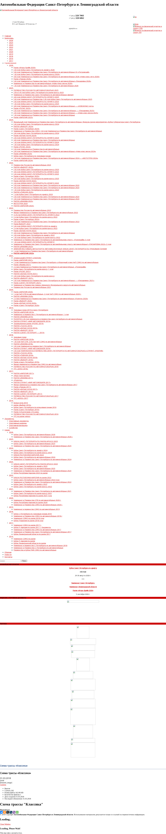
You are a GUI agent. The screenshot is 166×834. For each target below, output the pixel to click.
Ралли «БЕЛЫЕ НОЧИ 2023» (25, 181)
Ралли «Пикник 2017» (22, 387)
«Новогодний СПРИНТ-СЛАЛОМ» (27, 258)
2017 (11, 61)
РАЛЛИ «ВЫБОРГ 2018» (23, 360)
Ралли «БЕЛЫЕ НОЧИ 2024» (25, 135)
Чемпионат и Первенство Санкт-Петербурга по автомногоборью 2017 (42, 532)
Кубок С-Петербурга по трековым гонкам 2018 (33, 514)
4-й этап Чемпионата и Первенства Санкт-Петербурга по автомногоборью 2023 (46, 187)
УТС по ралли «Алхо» (22, 416)
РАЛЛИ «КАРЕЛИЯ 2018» (24, 339)
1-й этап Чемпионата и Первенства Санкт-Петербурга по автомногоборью (44, 115)
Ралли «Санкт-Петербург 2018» (26, 362)
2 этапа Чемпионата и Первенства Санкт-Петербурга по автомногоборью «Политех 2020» (51, 298)
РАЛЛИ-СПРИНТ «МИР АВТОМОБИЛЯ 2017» (32, 382)
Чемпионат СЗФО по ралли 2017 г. (27, 525)
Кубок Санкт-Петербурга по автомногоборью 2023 (34, 468)
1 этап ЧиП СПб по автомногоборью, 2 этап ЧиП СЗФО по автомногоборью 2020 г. (47, 294)
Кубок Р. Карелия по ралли (24, 541)
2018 (11, 56)
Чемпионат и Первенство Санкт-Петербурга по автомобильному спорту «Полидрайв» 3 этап (52, 240)
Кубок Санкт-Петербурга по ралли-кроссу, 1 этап (33, 269)
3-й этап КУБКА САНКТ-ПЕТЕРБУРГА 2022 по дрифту (35, 226)
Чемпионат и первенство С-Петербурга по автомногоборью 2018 (40, 545)
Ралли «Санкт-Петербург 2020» (26, 305)
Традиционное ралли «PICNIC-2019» (29, 323)
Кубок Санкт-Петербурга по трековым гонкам (32, 156)
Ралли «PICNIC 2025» (22, 108)
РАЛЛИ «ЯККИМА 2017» (23, 378)
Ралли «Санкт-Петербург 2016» (26, 409)
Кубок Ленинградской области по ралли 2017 (32, 534)
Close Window (5, 824)
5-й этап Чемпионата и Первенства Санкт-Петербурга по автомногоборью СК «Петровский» (51, 72)
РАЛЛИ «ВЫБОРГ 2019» (23, 330)
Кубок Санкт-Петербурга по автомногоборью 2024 (34, 457)
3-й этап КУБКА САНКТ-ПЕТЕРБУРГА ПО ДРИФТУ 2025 (36, 101)
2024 (11, 45)
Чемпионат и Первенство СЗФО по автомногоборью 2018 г (38, 516)
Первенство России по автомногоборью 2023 (32, 165)
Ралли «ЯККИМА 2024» (23, 153)
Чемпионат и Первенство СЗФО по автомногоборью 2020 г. (38, 505)
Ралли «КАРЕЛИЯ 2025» (23, 117)
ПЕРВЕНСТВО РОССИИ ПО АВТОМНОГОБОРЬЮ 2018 (36, 366)
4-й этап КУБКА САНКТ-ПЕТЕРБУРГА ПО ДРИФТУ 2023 (36, 172)
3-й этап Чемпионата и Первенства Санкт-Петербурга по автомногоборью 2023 (46, 196)
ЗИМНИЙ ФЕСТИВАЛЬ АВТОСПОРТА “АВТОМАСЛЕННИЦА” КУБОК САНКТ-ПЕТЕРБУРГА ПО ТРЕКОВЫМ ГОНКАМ (60, 249)
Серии (7, 430)
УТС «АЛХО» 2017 (21, 398)
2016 (11, 58)
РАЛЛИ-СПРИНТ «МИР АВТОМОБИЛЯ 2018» (32, 348)
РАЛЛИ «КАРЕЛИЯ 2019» (24, 312)
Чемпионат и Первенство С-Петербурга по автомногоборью (38, 548)
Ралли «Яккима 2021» (22, 264)
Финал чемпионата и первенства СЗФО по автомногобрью (37, 364)
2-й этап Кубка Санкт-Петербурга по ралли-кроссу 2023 (36, 178)
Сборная (8, 552)
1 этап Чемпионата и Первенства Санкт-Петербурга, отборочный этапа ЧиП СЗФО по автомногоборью (56, 262)
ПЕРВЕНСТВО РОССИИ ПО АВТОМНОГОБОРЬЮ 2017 (36, 396)
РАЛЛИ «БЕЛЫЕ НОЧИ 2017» (26, 389)
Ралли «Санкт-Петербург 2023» (26, 176)
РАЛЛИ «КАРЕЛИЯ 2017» (24, 373)
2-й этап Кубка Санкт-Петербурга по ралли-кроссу (34, 276)
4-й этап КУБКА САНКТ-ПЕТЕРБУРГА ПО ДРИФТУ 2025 (36, 97)
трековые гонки (20, 337)
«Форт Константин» (22, 375)
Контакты (8, 557)
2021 (11, 49)
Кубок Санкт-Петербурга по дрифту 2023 (30, 466)
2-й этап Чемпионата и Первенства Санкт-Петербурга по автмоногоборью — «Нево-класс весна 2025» (56, 113)
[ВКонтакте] (1, 812)
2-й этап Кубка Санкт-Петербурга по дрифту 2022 (34, 235)
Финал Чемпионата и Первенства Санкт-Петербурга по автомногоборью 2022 (46, 212)
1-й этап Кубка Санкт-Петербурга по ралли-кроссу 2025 (36, 104)
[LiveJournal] (10, 812)
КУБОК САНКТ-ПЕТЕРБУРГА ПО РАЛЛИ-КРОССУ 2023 (36, 464)
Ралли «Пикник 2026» (22, 79)
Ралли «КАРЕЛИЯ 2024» (23, 160)
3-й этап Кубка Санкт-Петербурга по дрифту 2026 (34, 70)
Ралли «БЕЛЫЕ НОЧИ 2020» (25, 303)
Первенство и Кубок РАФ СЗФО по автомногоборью (35, 550)
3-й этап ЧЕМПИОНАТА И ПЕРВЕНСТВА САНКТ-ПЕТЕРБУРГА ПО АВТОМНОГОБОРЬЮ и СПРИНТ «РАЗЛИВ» (58, 351)
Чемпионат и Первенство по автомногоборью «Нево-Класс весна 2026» (43, 83)
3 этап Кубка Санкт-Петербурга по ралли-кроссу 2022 (35, 217)
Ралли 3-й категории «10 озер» (26, 412)
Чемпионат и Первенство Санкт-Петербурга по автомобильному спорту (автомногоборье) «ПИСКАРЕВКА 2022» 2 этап (62, 244)
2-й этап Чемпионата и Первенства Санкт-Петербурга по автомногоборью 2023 (46, 199)
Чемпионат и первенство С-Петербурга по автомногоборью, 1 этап (41, 314)
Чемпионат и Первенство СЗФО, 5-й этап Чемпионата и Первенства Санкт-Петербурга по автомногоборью (58, 131)
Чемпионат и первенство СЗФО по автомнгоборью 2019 (37, 509)
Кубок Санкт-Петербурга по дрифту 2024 (30, 450)
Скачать (3, 785)
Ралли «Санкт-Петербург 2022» (26, 219)
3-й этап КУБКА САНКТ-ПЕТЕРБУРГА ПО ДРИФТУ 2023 (36, 174)
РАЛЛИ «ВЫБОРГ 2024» (23, 126)
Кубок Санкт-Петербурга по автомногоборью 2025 (34, 443)
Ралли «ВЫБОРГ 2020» (23, 301)
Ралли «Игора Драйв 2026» (25, 67)
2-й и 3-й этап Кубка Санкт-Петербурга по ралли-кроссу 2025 (39, 92)
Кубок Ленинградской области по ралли (30, 543)
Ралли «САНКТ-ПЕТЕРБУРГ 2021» (27, 283)
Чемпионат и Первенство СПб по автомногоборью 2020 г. (37, 500)
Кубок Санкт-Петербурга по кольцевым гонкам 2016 (35, 407)
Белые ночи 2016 (21, 403)
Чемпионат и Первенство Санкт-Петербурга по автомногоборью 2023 (42, 471)
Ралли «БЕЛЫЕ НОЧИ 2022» (25, 230)
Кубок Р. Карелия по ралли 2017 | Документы (32, 527)
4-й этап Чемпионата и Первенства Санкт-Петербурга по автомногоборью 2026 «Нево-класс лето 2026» (57, 76)
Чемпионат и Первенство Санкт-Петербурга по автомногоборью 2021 (42, 491)
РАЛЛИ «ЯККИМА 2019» (23, 317)
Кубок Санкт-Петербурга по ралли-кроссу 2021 (33, 493)
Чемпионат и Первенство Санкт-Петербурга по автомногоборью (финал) (44, 95)
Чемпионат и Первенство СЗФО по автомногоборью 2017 (37, 529)
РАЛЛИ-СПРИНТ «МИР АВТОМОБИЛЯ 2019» (32, 321)
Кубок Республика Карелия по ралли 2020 (30, 502)
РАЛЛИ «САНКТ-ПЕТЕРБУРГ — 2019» (29, 332)
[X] (7, 812)
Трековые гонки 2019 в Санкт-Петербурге (31, 310)
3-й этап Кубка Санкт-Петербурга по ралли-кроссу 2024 (36, 124)
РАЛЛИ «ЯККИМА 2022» (23, 246)
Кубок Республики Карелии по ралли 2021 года (33, 495)
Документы (9, 418)
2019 (11, 54)
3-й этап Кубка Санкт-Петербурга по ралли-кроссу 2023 (36, 169)
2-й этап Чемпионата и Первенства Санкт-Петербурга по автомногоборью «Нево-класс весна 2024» (55, 151)
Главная (8, 36)
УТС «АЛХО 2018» (21, 369)
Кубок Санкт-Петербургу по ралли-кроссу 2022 (33, 486)
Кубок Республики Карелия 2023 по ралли (31, 473)
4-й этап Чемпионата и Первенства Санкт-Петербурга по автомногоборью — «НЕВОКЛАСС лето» (54, 106)
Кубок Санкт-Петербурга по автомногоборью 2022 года (36, 480)
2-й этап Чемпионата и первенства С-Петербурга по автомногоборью (42, 346)
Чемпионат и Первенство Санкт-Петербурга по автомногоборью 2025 (42, 446)
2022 (11, 47)
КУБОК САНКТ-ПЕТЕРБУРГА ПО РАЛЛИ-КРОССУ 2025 (36, 441)
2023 (11, 162)
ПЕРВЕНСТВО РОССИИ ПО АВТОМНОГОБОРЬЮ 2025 (36, 90)
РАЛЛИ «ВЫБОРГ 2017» (23, 391)
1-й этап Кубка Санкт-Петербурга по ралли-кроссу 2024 (36, 144)
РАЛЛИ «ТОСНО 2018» (23, 353)
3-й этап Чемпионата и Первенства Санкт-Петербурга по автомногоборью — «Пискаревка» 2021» (54, 280)
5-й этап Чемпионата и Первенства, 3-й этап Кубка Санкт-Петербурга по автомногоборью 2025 (53, 99)
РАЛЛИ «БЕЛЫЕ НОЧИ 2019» (26, 328)
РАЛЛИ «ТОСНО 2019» (23, 326)
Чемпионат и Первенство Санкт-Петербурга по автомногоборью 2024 (42, 459)
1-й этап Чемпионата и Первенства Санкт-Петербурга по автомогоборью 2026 (46, 85)
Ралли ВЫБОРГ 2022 (22, 224)
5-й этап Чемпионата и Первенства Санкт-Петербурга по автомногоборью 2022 (46, 221)
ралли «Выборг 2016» (22, 405)
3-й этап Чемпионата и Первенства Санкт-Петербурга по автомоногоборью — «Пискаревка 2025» (54, 110)
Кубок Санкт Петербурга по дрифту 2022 (30, 484)
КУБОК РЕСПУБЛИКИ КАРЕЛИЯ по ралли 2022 (32, 477)
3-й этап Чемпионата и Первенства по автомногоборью (36, 149)
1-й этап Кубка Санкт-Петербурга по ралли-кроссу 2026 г (37, 74)
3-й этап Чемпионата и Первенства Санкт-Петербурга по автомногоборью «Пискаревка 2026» (52, 81)
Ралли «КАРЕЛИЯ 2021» (23, 260)
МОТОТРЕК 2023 (21, 203)
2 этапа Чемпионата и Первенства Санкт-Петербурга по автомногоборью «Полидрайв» (50, 267)
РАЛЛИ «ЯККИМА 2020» (23, 296)
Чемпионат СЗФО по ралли (24, 539)
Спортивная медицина (18, 425)
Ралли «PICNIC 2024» (22, 147)
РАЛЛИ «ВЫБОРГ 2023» (23, 167)
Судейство (13, 428)
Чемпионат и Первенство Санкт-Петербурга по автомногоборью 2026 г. (43, 437)
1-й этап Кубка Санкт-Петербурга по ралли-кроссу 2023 (36, 190)
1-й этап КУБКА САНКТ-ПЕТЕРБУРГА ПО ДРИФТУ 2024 (36, 142)
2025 (11, 42)
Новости (8, 554)
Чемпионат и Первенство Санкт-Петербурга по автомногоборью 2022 (42, 482)
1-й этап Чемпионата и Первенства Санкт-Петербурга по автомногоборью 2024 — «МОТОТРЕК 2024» (56, 158)
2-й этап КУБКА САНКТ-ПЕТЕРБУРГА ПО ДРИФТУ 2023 (36, 183)
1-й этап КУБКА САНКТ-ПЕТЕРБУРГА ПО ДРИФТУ (34, 242)
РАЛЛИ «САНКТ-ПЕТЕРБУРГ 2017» (28, 394)
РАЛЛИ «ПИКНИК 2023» (23, 192)
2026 (11, 40)
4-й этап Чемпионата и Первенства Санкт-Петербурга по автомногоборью (44, 140)
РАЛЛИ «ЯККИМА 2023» (23, 201)
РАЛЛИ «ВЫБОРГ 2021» (23, 278)
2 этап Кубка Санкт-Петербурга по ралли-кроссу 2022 (35, 228)
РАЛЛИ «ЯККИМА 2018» (23, 344)
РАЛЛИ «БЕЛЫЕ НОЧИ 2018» (26, 357)
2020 (11, 52)
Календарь (9, 38)
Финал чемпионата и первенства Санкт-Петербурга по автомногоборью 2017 (45, 384)
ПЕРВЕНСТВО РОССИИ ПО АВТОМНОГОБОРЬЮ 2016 (36, 414)
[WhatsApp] (17, 812)
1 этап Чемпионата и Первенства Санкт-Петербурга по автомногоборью (43, 251)
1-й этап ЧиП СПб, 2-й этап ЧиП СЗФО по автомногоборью (38, 341)
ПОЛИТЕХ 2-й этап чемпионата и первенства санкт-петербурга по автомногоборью (48, 319)
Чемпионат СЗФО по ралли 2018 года (29, 518)
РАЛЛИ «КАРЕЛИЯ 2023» (24, 206)
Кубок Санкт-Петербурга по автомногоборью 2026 (34, 434)
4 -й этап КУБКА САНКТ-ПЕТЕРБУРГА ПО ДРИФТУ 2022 (36, 215)
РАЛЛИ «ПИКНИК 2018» (23, 355)
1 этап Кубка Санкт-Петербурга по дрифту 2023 (33, 194)
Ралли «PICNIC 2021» (22, 271)
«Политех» (18, 380)
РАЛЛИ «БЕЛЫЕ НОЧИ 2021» (26, 273)
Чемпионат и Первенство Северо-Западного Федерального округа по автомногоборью (49, 285)
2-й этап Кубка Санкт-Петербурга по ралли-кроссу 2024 (36, 133)
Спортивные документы (19, 421)
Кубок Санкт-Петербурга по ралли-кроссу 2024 (33, 452)
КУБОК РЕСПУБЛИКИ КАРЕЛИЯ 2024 (29, 455)
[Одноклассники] (4, 812)
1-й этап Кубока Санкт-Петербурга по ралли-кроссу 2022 (37, 237)
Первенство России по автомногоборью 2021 (32, 287)
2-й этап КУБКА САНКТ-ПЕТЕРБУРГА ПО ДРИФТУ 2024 (36, 138)
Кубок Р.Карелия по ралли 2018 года (28, 520)
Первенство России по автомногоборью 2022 (32, 210)
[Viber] (14, 812)
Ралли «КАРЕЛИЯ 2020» (23, 292)
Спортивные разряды (18, 423)
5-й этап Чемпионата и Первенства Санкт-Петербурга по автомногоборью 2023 (46, 185)
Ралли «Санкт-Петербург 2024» (26, 129)
